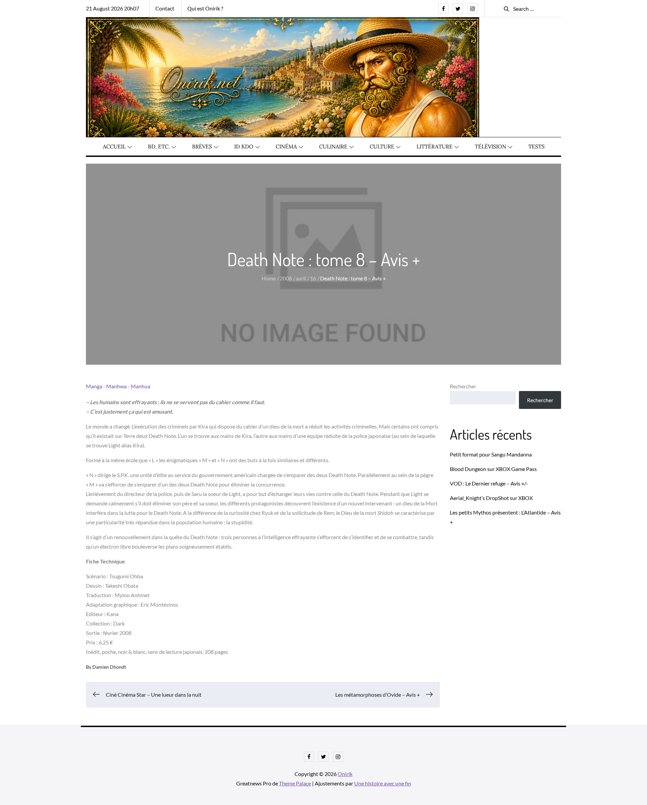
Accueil (114, 146)
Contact (164, 8)
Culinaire (333, 146)
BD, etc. (159, 146)
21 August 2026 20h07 (112, 8)
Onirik (345, 774)
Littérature (435, 146)
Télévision (490, 146)
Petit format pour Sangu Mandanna (491, 454)
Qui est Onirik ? (205, 8)
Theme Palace (295, 783)
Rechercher (463, 386)
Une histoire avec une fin (382, 783)
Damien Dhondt (109, 667)
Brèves (202, 146)
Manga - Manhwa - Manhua (118, 386)
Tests (536, 146)
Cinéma (286, 146)
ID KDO (243, 146)
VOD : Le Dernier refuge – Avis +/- (489, 483)
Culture (382, 146)
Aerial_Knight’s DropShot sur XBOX (491, 498)
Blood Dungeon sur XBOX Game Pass (493, 469)
